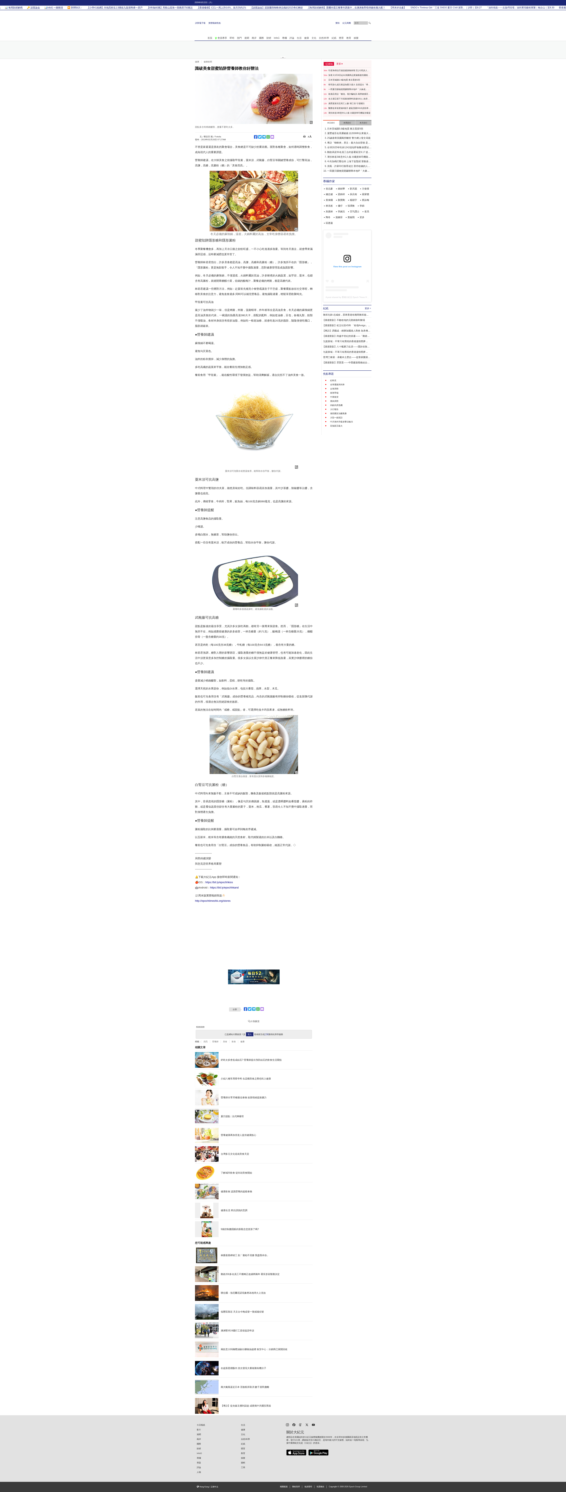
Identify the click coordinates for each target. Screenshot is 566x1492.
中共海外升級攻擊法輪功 (341, 422)
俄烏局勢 (334, 401)
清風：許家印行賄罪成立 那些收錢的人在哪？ (348, 166)
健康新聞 (208, 62)
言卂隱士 (354, 211)
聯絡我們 (296, 1487)
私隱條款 (320, 1487)
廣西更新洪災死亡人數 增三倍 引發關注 (346, 103)
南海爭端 (334, 393)
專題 (199, 1462)
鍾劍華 (341, 188)
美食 (225, 1041)
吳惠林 (329, 211)
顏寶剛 (341, 200)
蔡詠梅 (365, 200)
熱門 (239, 38)
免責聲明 (308, 1487)
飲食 (234, 1041)
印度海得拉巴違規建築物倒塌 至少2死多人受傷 (348, 70)
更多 (362, 217)
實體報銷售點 (214, 23)
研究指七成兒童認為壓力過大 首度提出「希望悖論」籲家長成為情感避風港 (349, 84)
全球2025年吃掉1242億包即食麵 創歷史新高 (349, 147)
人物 (199, 1472)
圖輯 (243, 1462)
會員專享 (222, 38)
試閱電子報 (200, 23)
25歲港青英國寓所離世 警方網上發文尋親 (349, 138)
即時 (232, 38)
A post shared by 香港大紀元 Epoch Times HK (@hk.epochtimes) (356, 297)
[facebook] (294, 1425)
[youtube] (313, 1425)
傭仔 (340, 206)
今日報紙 (201, 1425)
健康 (306, 38)
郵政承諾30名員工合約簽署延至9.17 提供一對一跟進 (348, 152)
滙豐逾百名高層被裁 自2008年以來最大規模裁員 (349, 133)
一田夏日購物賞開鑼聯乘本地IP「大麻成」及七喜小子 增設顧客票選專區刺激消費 (349, 89)
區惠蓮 (329, 223)
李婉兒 (341, 211)
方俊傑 (365, 188)
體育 (341, 38)
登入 (250, 1034)
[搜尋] (369, 23)
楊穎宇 (353, 200)
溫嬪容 (339, 217)
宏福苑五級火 (336, 426)
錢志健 (329, 194)
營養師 (215, 1041)
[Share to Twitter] (260, 137)
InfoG (276, 38)
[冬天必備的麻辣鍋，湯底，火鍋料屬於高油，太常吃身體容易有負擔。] (254, 201)
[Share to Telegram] (264, 137)
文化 (314, 38)
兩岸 (254, 38)
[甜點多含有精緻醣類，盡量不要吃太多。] (254, 99)
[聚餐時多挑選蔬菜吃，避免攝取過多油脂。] (254, 577)
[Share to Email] (272, 137)
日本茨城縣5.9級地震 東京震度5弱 (344, 80)
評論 (291, 38)
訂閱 (266, 1034)
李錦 (362, 206)
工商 (243, 1467)
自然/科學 (324, 38)
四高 (206, 1041)
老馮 (366, 211)
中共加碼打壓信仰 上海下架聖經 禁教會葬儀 (349, 161)
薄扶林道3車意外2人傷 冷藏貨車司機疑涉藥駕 (349, 113)
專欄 (284, 38)
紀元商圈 (347, 23)
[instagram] (287, 1425)
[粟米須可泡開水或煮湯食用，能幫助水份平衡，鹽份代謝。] (254, 424)
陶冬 (328, 217)
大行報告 (334, 409)
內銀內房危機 (336, 405)
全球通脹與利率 (337, 384)
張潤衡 (351, 206)
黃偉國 (329, 200)
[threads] (300, 1425)
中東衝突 (334, 397)
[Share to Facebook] (256, 137)
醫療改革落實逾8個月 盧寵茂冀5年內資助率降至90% (349, 108)
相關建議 (284, 1487)
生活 (299, 38)
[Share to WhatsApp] (268, 137)
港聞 (246, 38)
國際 (261, 38)
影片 (199, 1429)
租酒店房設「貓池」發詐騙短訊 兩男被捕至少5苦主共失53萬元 (349, 94)
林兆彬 (329, 206)
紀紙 (334, 38)
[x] (307, 1425)
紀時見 (333, 380)
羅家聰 (365, 194)
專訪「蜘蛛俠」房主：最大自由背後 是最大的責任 (348, 143)
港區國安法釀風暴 (338, 413)
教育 (348, 38)
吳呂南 (353, 194)
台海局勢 (334, 389)
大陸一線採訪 (336, 417)
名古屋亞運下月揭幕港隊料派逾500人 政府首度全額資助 (349, 99)
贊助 (337, 23)
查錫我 (351, 217)
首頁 (210, 38)
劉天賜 (353, 188)
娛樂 (356, 38)
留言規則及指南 (200, 1026)
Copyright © (334, 1487)
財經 (268, 38)
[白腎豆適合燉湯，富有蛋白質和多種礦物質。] (254, 744)
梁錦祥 (341, 194)
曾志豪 (329, 188)
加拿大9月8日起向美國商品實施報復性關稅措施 (349, 75)
